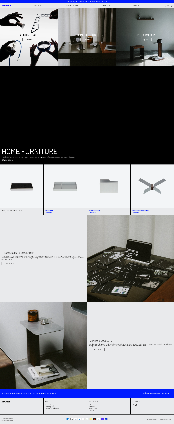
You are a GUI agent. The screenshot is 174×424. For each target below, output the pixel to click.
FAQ (90, 405)
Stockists (91, 411)
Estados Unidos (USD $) (165, 419)
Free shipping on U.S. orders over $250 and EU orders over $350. (87, 2)
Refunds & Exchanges (52, 409)
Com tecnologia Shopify (7, 420)
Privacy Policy (49, 405)
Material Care (93, 409)
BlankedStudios (9, 418)
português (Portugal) (152, 419)
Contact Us (92, 407)
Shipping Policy (50, 407)
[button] (171, 5)
